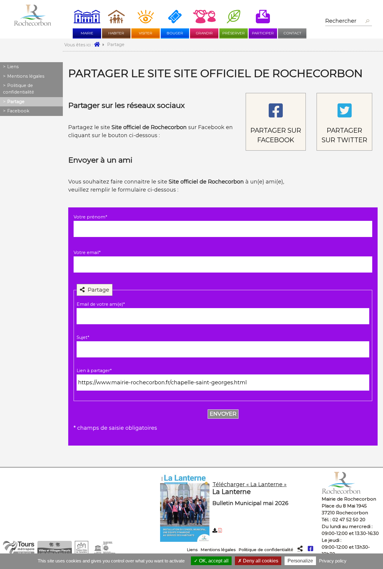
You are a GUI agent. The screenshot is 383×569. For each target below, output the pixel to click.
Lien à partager (94, 370)
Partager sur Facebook (275, 135)
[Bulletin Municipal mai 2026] (238, 508)
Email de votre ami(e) (101, 304)
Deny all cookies (260, 560)
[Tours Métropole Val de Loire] (18, 552)
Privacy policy (332, 560)
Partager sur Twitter (344, 135)
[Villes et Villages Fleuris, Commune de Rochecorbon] (54, 552)
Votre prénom (90, 217)
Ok (367, 21)
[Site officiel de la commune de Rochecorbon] (32, 24)
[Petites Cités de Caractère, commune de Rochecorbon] (81, 552)
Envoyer (223, 414)
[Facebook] (310, 548)
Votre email (87, 252)
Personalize (300, 560)
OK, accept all (213, 560)
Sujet (83, 337)
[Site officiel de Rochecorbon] (99, 45)
